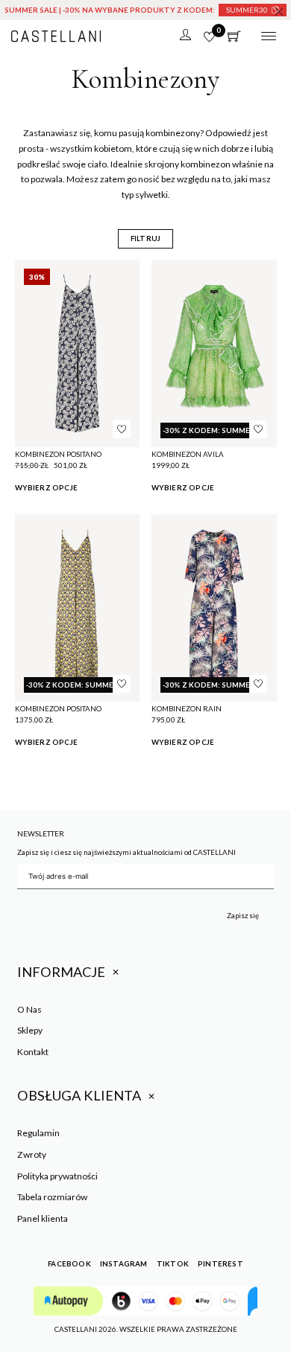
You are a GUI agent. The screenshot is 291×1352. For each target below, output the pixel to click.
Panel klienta (42, 1218)
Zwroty (31, 1154)
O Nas (29, 1009)
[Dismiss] (279, 12)
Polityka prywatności (57, 1176)
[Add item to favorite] (122, 429)
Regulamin (38, 1132)
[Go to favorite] (209, 36)
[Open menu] (268, 36)
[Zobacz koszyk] (234, 36)
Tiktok (173, 1263)
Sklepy (30, 1030)
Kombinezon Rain (186, 708)
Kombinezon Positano (58, 453)
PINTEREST (220, 1263)
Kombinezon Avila (187, 453)
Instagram (124, 1263)
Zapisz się (243, 915)
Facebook (69, 1263)
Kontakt (32, 1051)
